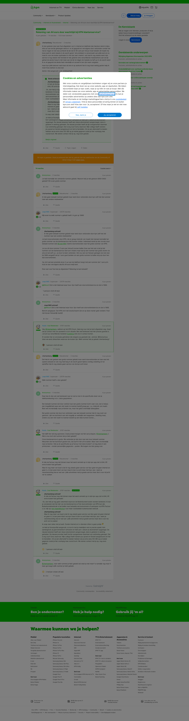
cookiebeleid (121, 99)
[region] (95, 95)
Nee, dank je (81, 115)
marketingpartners (107, 94)
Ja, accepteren (110, 115)
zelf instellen (82, 107)
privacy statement (73, 102)
